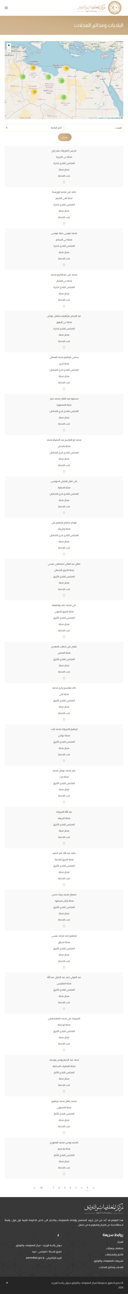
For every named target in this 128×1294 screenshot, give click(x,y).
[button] (6, 8)
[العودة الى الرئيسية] (99, 8)
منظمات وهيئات (114, 1248)
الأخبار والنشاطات (114, 1254)
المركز (120, 1242)
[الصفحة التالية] (35, 1188)
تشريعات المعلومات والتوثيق (108, 1260)
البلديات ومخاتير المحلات (111, 1267)
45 (41, 1187)
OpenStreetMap (113, 117)
